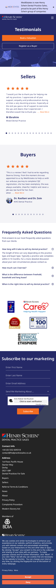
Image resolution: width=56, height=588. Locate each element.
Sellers (5, 482)
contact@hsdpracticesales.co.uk (16, 452)
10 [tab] (33, 133)
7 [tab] (24, 133)
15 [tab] (48, 133)
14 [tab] (45, 133)
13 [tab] (42, 133)
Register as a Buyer (28, 46)
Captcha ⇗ (41, 404)
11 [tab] (36, 133)
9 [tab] (30, 133)
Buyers (5, 478)
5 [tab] (18, 133)
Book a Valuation (28, 38)
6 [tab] (21, 133)
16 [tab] (51, 133)
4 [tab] (15, 133)
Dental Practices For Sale (13, 473)
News (4, 491)
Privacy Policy (8, 500)
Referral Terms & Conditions (15, 486)
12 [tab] (39, 133)
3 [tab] (12, 133)
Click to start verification (31, 401)
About (5, 495)
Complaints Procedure (12, 504)
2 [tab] (9, 133)
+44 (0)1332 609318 (11, 449)
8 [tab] (27, 133)
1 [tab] (6, 133)
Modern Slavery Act (11, 508)
